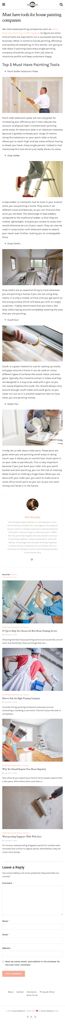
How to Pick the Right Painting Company (21, 698)
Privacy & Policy (47, 992)
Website (6, 948)
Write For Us (32, 995)
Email (6, 934)
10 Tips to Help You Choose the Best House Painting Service (29, 631)
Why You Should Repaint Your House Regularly (24, 769)
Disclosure (32, 992)
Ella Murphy (32, 517)
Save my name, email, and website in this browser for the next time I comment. (32, 963)
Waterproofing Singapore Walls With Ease (22, 836)
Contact (20, 992)
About (10, 992)
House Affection (18, 1011)
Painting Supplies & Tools (15, 627)
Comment (8, 883)
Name (6, 921)
